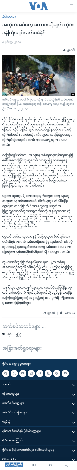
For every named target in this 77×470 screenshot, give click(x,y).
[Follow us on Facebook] (5, 373)
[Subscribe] (65, 373)
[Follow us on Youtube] (22, 373)
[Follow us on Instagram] (31, 373)
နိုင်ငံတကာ (9, 16)
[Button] (69, 50)
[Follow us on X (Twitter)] (14, 373)
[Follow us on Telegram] (39, 373)
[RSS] (48, 373)
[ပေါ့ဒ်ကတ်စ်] (56, 373)
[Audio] (50, 465)
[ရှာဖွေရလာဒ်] (66, 465)
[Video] (34, 465)
